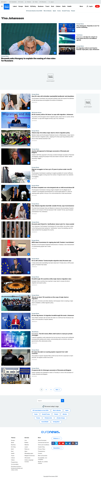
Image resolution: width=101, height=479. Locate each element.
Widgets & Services (30, 455)
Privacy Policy (41, 449)
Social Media (45, 421)
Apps (26, 451)
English (4, 1)
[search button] (49, 2)
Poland (73, 10)
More (39, 437)
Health (69, 6)
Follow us (27, 449)
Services (27, 437)
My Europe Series (36, 112)
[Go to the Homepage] (6, 6)
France (38, 418)
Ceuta (59, 10)
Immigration (56, 421)
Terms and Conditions (43, 444)
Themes (13, 437)
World (26, 6)
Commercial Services (43, 442)
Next (52, 6)
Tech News (79, 35)
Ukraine (65, 414)
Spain (54, 10)
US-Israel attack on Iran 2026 (34, 10)
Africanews (27, 457)
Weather (27, 444)
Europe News (5, 56)
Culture (58, 6)
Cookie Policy (41, 446)
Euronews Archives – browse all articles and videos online (17, 468)
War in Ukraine (48, 10)
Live (97, 6)
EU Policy (33, 6)
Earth (63, 6)
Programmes (14, 462)
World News (35, 331)
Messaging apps (29, 453)
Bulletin (26, 442)
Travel (47, 6)
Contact (40, 453)
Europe (21, 6)
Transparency (41, 451)
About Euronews (42, 440)
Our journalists (14, 464)
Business (40, 6)
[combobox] (57, 2)
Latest (15, 6)
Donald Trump (66, 10)
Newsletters (56, 448)
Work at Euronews (42, 455)
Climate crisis (48, 418)
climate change (61, 418)
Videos (13, 460)
